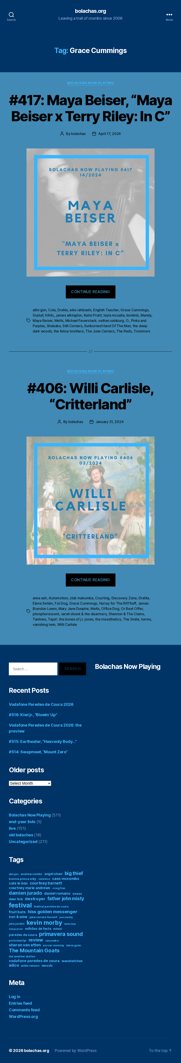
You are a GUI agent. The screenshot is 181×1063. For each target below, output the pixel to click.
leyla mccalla (114, 315)
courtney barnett (46, 883)
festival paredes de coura (51, 906)
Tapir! (52, 619)
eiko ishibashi (80, 310)
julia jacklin (17, 923)
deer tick (16, 899)
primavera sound (61, 934)
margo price (16, 929)
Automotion (58, 598)
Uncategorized (23, 841)
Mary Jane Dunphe (73, 608)
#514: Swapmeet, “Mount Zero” (38, 752)
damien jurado (25, 893)
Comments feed (24, 1010)
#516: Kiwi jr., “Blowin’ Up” (33, 714)
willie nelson (30, 965)
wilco (14, 965)
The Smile (131, 619)
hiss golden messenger (52, 911)
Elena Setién (43, 603)
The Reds (124, 331)
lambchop (70, 924)
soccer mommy (53, 945)
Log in (14, 996)
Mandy (146, 315)
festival (20, 905)
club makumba (81, 598)
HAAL (50, 315)
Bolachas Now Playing (90, 83)
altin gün (39, 310)
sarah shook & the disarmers (84, 614)
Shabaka (54, 326)
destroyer (35, 898)
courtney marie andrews (29, 888)
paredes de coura (23, 935)
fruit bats (17, 912)
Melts (59, 320)
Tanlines (39, 619)
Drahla (62, 310)
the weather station (22, 956)
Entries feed (20, 1003)
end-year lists (22, 821)
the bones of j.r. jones (76, 619)
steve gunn (73, 945)
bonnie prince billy (22, 879)
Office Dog (110, 608)
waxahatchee (72, 961)
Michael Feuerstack (81, 320)
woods (47, 965)
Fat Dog (61, 603)
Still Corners (72, 326)
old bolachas (21, 835)
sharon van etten (25, 945)
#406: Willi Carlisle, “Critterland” (90, 396)
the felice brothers (69, 331)
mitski (57, 928)
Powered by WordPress (76, 1050)
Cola (52, 310)
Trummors (142, 331)
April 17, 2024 (109, 133)
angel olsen (53, 874)
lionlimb (132, 315)
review (36, 940)
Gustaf (38, 315)
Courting (102, 598)
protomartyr (17, 940)
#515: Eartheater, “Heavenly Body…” (43, 741)
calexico (44, 879)
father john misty (65, 898)
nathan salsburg (111, 320)
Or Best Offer (132, 608)
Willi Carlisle (67, 624)
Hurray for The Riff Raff (117, 603)
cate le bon (18, 883)
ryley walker (52, 940)
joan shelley (66, 917)
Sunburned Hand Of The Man (107, 326)
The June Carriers (99, 331)
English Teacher (106, 310)
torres (146, 619)
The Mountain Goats (34, 950)
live (12, 828)
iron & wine (18, 917)
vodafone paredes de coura (34, 961)
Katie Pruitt (93, 315)
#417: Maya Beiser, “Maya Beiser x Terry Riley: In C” (90, 108)
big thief (74, 873)
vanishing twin (44, 624)
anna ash (40, 598)
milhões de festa (38, 928)
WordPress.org (23, 1016)
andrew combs (31, 874)
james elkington (69, 315)
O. (127, 320)
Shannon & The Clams (126, 614)
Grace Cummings (134, 310)
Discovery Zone (124, 598)
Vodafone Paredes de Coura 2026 (41, 704)
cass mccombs (65, 878)
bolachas (78, 133)
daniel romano (57, 893)
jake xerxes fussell (43, 917)
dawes (77, 893)
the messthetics (108, 619)
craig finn (58, 888)
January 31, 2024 (110, 422)
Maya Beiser (43, 320)
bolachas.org (90, 11)
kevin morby (44, 922)
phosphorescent (46, 614)
